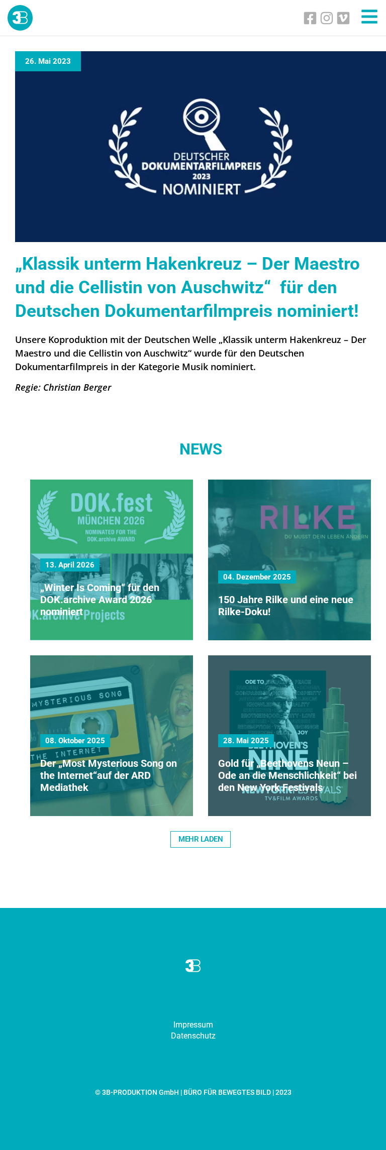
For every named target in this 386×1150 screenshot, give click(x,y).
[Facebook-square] (310, 18)
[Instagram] (327, 18)
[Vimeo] (343, 18)
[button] (200, 839)
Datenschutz (193, 1036)
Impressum (193, 1024)
